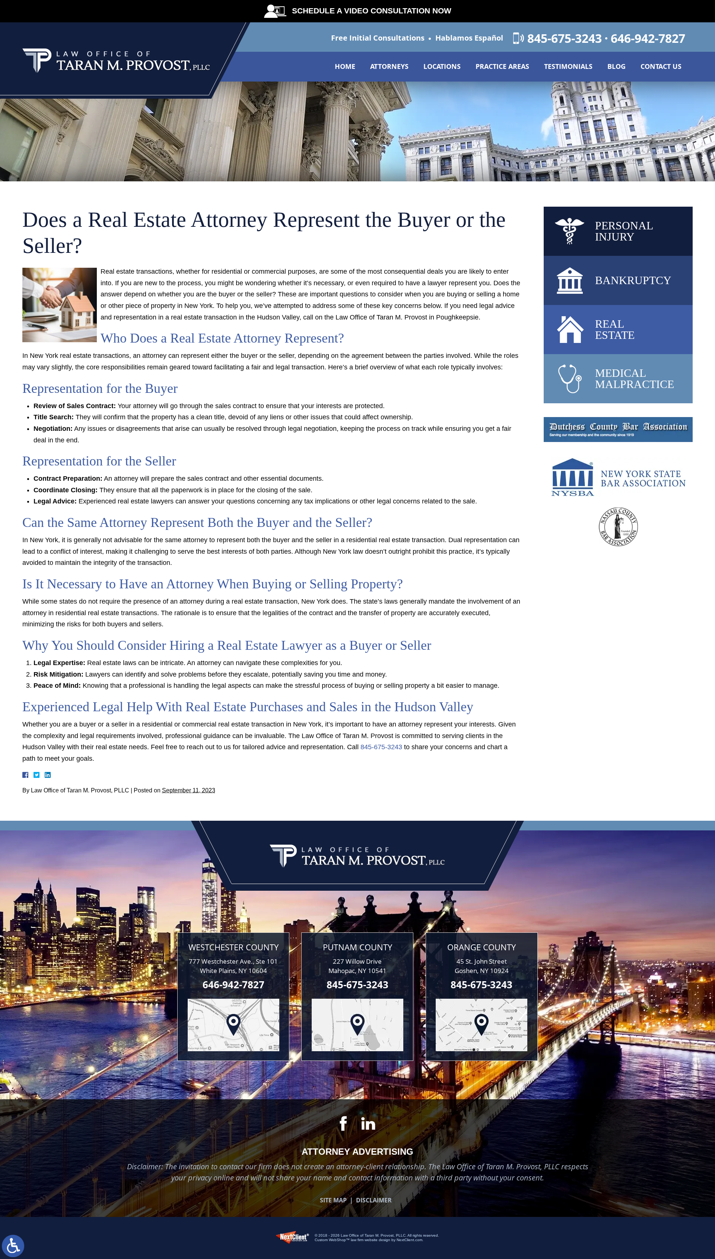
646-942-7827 (648, 38)
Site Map (333, 1200)
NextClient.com (409, 1240)
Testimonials (568, 66)
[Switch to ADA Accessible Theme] (13, 1246)
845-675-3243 (564, 38)
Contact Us (661, 66)
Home (345, 66)
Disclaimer (374, 1200)
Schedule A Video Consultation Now (371, 10)
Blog (616, 66)
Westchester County (233, 947)
